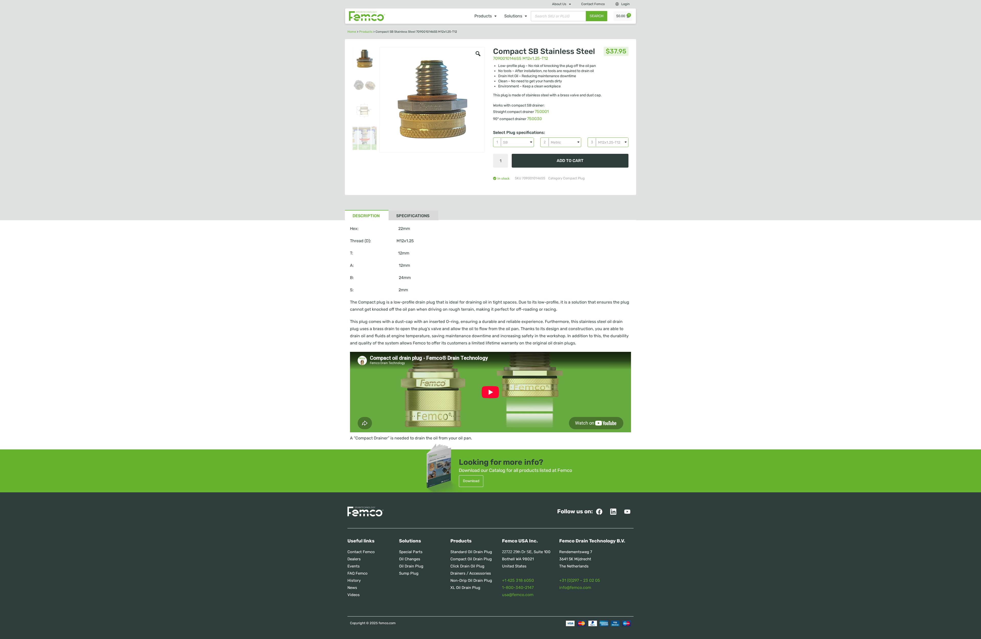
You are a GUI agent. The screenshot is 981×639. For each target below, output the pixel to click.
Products (483, 16)
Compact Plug (574, 178)
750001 (542, 111)
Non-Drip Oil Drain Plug (471, 580)
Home (351, 31)
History (354, 580)
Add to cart (570, 160)
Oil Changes (409, 559)
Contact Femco (593, 4)
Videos (353, 594)
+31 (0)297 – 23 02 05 (579, 580)
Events (353, 566)
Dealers (354, 559)
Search (596, 16)
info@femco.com (575, 587)
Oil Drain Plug (411, 566)
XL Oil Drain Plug (465, 587)
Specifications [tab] (412, 215)
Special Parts (411, 552)
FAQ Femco (357, 573)
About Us (559, 4)
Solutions (513, 16)
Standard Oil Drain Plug (471, 552)
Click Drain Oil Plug (467, 566)
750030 (534, 118)
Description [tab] (366, 215)
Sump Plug (408, 573)
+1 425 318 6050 (518, 580)
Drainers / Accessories (470, 573)
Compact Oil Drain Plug (471, 559)
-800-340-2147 (519, 587)
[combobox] (513, 142)
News (352, 587)
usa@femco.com (517, 594)
